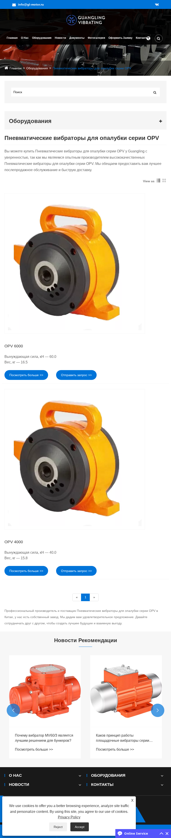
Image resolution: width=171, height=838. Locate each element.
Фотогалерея (96, 37)
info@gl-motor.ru (31, 4)
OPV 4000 (13, 542)
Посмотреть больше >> (26, 375)
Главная (12, 37)
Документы (76, 37)
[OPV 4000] (85, 459)
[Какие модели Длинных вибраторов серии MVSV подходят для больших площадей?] (126, 691)
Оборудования (41, 37)
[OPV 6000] (85, 263)
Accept (79, 827)
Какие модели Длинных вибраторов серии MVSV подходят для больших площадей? (125, 738)
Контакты (142, 37)
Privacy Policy (69, 817)
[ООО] (85, 20)
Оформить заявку (120, 37)
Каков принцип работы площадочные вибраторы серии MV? (41, 738)
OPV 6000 (13, 346)
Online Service (136, 833)
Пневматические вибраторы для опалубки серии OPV (92, 68)
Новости (60, 37)
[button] (13, 710)
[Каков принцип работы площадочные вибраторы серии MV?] (45, 691)
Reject (58, 827)
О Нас (25, 37)
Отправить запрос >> (76, 375)
